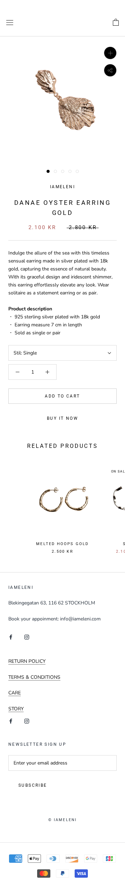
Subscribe (32, 785)
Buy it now (62, 418)
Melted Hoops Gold (62, 544)
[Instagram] (26, 637)
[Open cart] (116, 22)
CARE (14, 693)
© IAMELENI (62, 820)
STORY (16, 708)
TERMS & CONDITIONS (34, 677)
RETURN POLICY (26, 661)
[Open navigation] (9, 22)
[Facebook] (10, 637)
